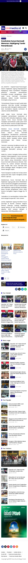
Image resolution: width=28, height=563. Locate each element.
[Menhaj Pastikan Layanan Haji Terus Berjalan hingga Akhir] (7, 314)
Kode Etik (3, 554)
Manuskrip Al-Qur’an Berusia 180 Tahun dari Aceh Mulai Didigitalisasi (17, 477)
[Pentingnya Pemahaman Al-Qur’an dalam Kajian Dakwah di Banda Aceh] (4, 501)
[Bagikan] (25, 49)
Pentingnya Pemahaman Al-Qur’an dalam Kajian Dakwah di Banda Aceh (18, 500)
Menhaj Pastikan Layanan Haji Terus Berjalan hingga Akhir (7, 320)
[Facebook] (16, 289)
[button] (26, 28)
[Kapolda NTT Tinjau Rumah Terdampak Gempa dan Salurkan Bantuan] (7, 299)
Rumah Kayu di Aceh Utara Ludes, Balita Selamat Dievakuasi (20, 306)
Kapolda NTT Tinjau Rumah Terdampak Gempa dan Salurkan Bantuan (7, 306)
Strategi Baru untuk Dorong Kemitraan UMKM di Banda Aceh (16, 492)
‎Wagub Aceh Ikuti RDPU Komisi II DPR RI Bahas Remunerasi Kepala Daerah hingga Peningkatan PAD (18, 419)
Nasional (4, 38)
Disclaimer (4, 556)
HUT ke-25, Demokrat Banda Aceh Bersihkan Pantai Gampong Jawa (17, 434)
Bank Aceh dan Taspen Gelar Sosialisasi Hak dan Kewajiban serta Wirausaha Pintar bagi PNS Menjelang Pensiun (17, 412)
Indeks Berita (17, 552)
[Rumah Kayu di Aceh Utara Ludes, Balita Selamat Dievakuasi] (21, 299)
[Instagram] (14, 546)
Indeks (3, 552)
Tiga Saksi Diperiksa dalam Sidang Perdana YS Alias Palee (6, 271)
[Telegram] (22, 289)
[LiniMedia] (11, 28)
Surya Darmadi (14, 129)
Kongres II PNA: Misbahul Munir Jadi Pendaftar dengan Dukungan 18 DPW (17, 442)
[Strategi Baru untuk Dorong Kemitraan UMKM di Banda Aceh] (4, 493)
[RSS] (17, 546)
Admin (2, 48)
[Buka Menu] (23, 28)
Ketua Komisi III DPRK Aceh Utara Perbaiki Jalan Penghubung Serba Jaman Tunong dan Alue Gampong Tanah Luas (17, 404)
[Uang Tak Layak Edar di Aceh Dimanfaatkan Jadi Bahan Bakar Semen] (4, 428)
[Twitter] (19, 289)
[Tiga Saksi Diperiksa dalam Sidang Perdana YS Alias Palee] (6, 265)
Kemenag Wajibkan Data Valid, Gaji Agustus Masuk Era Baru (6, 335)
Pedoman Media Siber (15, 554)
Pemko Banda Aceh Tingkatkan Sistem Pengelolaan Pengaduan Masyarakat (18, 485)
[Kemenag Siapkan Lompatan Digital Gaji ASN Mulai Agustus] (21, 328)
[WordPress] (11, 546)
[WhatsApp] (25, 289)
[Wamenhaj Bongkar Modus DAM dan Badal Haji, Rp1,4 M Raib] (21, 314)
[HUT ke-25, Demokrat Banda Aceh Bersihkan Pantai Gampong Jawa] (4, 435)
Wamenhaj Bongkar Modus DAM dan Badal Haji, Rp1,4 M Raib (20, 320)
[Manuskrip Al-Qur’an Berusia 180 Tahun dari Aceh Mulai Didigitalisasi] (4, 478)
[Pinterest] (8, 546)
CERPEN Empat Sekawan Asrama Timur (18, 252)
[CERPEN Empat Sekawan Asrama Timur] (18, 247)
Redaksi (9, 552)
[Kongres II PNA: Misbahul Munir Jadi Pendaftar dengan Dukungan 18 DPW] (4, 443)
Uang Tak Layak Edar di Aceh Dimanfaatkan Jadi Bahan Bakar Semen (17, 427)
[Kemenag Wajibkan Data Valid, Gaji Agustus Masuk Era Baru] (7, 328)
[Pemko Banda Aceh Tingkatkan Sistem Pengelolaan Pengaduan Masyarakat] (4, 486)
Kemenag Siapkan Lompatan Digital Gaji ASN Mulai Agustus (20, 335)
